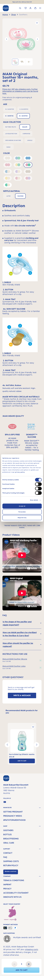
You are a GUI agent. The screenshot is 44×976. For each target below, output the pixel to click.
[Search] (20, 8)
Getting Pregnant (13, 812)
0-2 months (9, 109)
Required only (22, 517)
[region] (22, 43)
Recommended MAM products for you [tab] (22, 711)
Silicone (20, 196)
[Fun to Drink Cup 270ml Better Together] (22, 740)
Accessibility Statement (16, 893)
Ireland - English (9, 919)
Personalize (22, 512)
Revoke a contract (10, 871)
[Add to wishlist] (37, 23)
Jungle (29, 140)
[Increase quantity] (29, 964)
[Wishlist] (26, 8)
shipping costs (31, 949)
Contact (7, 853)
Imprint (7, 884)
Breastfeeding (11, 838)
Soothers (8, 830)
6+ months (9, 116)
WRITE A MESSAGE (22, 695)
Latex (8, 196)
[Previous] (6, 39)
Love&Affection (11, 133)
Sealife (24, 127)
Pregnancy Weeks (12, 816)
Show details (34, 500)
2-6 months (23, 109)
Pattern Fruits (10, 127)
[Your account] (30, 8)
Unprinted (26, 133)
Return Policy (10, 865)
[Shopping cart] (35, 8)
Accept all (22, 506)
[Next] (37, 39)
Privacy (7, 889)
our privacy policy (18, 472)
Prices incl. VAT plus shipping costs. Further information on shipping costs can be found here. (20, 91)
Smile (8, 147)
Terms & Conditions (13, 880)
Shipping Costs (11, 861)
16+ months (23, 116)
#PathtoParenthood (14, 820)
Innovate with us (12, 897)
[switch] (38, 484)
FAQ (5, 857)
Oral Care (8, 843)
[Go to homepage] (6, 8)
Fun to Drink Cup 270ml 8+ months (21, 754)
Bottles (7, 834)
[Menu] (40, 8)
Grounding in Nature (13, 140)
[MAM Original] (22, 39)
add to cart (22, 970)
